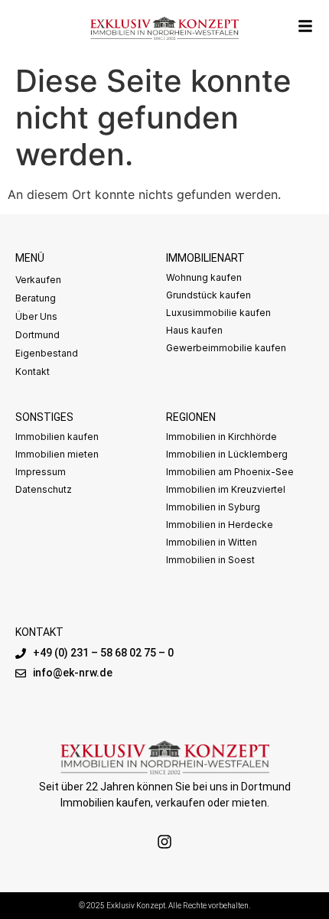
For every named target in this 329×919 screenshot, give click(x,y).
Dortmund (37, 335)
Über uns (36, 316)
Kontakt (32, 371)
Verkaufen (38, 279)
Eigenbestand (46, 353)
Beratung (35, 298)
